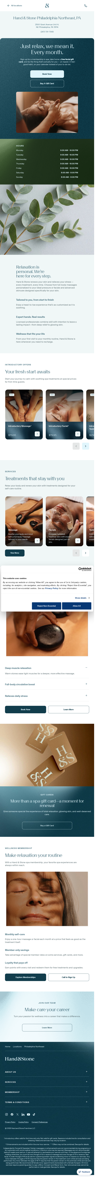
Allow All (77, 606)
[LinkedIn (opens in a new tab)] (23, 1114)
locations (17, 1046)
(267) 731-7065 (47, 32)
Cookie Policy (23, 1122)
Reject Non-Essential (46, 606)
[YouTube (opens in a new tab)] (28, 1114)
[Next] (85, 446)
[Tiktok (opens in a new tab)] (34, 1114)
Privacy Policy (10, 1122)
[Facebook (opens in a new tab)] (12, 1114)
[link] (24, 414)
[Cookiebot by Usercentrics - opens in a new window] (80, 569)
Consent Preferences (40, 1122)
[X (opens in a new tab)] (17, 1114)
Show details (80, 598)
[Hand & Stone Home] (47, 6)
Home (7, 1046)
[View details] (37, 433)
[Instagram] (6, 1114)
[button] (47, 667)
